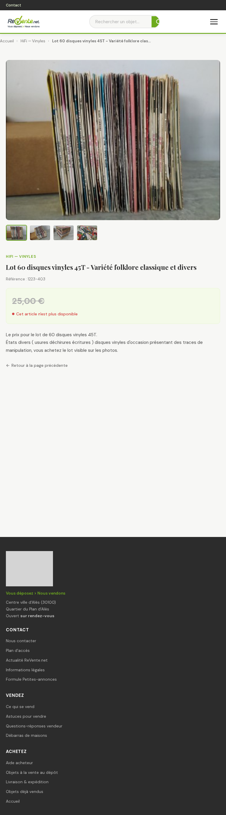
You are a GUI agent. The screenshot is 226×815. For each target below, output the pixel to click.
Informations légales (25, 669)
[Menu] (214, 22)
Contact (13, 5)
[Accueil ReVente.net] (23, 22)
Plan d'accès (18, 650)
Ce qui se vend (20, 706)
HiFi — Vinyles (33, 41)
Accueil (7, 41)
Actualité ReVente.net (27, 660)
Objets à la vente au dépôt (32, 772)
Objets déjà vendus (24, 791)
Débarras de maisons (26, 735)
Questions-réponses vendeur (34, 726)
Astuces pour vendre (26, 716)
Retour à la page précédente (39, 365)
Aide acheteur (19, 762)
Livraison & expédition (27, 781)
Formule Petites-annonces (31, 679)
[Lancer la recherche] (159, 21)
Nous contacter (21, 640)
